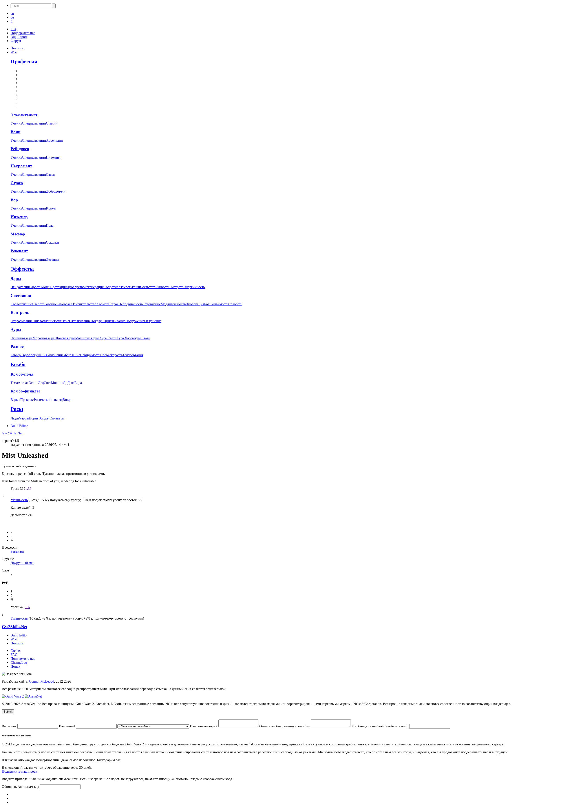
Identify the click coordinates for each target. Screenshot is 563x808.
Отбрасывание (22, 321)
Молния (57, 383)
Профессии (24, 61)
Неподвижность (131, 304)
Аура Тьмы (142, 338)
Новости (17, 48)
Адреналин (54, 140)
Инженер (19, 217)
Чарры (24, 418)
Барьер (16, 355)
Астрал (23, 383)
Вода (78, 383)
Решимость (140, 287)
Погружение (134, 321)
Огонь (33, 383)
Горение (50, 304)
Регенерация (94, 287)
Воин (15, 132)
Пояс (49, 225)
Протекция (58, 287)
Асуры (44, 418)
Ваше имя (9, 726)
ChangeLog (19, 662)
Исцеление (72, 355)
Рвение (25, 287)
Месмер (18, 234)
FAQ (14, 29)
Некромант (21, 166)
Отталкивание (80, 321)
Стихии (52, 123)
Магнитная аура (87, 338)
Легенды (52, 259)
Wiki (14, 52)
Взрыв (15, 399)
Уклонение (55, 355)
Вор (14, 200)
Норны (34, 418)
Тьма (14, 383)
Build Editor (19, 426)
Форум (16, 41)
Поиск (15, 666)
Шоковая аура (65, 338)
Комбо (18, 364)
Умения (16, 123)
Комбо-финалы (25, 391)
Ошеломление (43, 321)
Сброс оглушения (34, 355)
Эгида (15, 287)
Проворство (76, 287)
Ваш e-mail (67, 726)
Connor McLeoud (41, 681)
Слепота (38, 304)
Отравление (152, 304)
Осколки (52, 242)
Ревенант (19, 251)
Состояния (21, 295)
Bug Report (19, 37)
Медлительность (173, 304)
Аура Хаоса (125, 338)
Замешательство (84, 304)
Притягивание (114, 321)
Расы (17, 409)
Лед (41, 383)
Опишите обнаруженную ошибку (285, 726)
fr (12, 21)
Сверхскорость (111, 355)
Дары (16, 278)
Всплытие (61, 321)
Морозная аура (44, 338)
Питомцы (53, 157)
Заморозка (64, 304)
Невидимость (90, 355)
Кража (51, 208)
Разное (17, 346)
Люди (15, 418)
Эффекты (22, 269)
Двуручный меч (22, 563)
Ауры (16, 329)
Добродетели (56, 191)
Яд (65, 383)
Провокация (195, 304)
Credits (15, 651)
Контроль (20, 312)
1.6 (27, 607)
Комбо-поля (22, 374)
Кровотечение (21, 304)
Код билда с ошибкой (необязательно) (380, 726)
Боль (207, 304)
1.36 (28, 488)
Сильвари (56, 418)
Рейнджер (20, 148)
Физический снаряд (48, 399)
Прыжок (26, 399)
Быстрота (176, 287)
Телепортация (132, 355)
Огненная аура (22, 338)
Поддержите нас (23, 33)
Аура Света (107, 338)
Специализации (34, 123)
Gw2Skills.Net (12, 433)
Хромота (103, 304)
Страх (114, 304)
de (12, 17)
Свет (47, 383)
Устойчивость (159, 287)
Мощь (45, 287)
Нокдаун (97, 321)
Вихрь (67, 399)
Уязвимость (219, 304)
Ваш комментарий (204, 726)
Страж (17, 183)
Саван (50, 174)
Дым (70, 383)
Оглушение (152, 321)
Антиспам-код (29, 786)
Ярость (36, 287)
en (12, 13)
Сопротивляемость (118, 287)
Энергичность (194, 287)
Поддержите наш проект (20, 771)
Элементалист (24, 115)
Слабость (235, 304)
